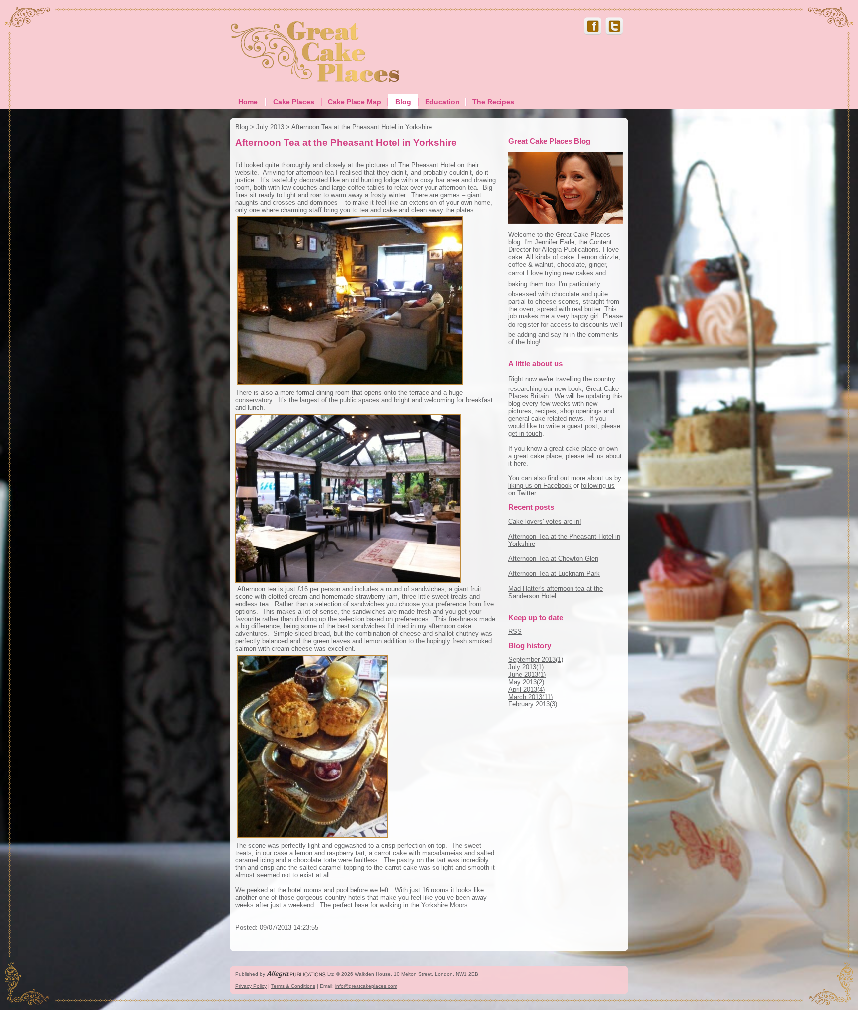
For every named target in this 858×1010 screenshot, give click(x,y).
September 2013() (535, 659)
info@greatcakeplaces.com (366, 986)
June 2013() (527, 674)
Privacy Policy (251, 986)
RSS (515, 631)
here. (521, 463)
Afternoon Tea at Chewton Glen (553, 558)
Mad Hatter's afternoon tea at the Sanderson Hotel (555, 592)
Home (248, 102)
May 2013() (526, 682)
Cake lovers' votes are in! (544, 521)
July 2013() (526, 667)
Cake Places (293, 102)
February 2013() (532, 704)
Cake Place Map (354, 102)
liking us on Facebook (540, 485)
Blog (403, 102)
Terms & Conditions (293, 986)
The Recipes (493, 102)
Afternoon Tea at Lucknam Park (554, 573)
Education (442, 102)
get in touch (525, 433)
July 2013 (270, 127)
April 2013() (526, 689)
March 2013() (530, 696)
